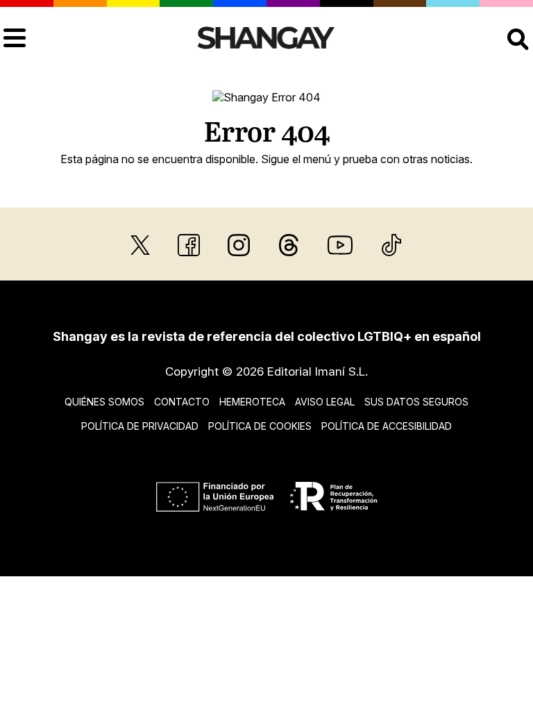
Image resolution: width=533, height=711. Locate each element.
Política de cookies (260, 426)
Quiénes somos (104, 402)
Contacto (182, 402)
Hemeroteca (252, 402)
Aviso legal (325, 402)
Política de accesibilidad (386, 426)
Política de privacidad (139, 426)
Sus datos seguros (416, 402)
